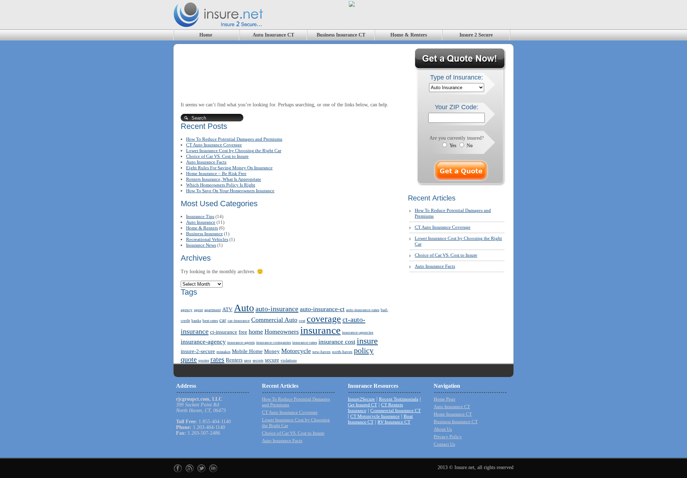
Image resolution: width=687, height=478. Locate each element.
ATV (227, 309)
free (243, 332)
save (247, 360)
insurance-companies (273, 342)
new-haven (321, 352)
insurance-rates (304, 342)
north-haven (342, 352)
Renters (234, 360)
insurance (320, 330)
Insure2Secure (361, 399)
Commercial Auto (274, 319)
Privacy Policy (448, 436)
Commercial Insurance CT (395, 410)
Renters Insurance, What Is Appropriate (223, 179)
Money (272, 351)
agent (198, 310)
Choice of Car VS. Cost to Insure (217, 156)
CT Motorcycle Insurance (375, 416)
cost (302, 321)
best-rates (210, 321)
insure (367, 341)
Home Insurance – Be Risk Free (216, 173)
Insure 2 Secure (476, 35)
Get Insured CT (362, 404)
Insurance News (201, 245)
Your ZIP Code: (456, 107)
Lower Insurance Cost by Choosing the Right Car (233, 150)
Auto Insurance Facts (206, 162)
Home (205, 35)
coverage (324, 319)
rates (217, 359)
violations (289, 360)
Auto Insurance (200, 222)
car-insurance (239, 321)
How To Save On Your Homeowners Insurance (230, 190)
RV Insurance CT (393, 422)
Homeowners (281, 331)
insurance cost (336, 341)
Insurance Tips (200, 216)
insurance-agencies (357, 332)
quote (189, 359)
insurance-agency (203, 341)
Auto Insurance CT (273, 35)
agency (187, 310)
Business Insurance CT (341, 35)
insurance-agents (241, 342)
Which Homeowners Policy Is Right (220, 185)
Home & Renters (408, 35)
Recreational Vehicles (207, 239)
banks (196, 321)
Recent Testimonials (398, 399)
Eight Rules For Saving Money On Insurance (229, 167)
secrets (258, 360)
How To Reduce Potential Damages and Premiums (234, 139)
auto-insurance (276, 309)
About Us (443, 429)
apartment (212, 310)
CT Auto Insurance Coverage (214, 145)
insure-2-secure (198, 351)
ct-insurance (223, 332)
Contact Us (444, 444)
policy (364, 350)
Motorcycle (296, 350)
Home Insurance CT (453, 414)
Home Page (444, 399)
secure (272, 360)
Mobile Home (247, 351)
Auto (244, 307)
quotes (203, 360)
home (256, 331)
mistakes (223, 352)
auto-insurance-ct (322, 309)
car (222, 320)
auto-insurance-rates (362, 310)
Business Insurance (204, 233)
